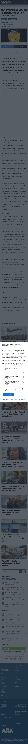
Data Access (14, 399)
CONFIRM (8, 394)
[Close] (25, 344)
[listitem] (14, 369)
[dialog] (14, 372)
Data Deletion (6, 399)
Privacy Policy (22, 399)
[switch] (23, 372)
